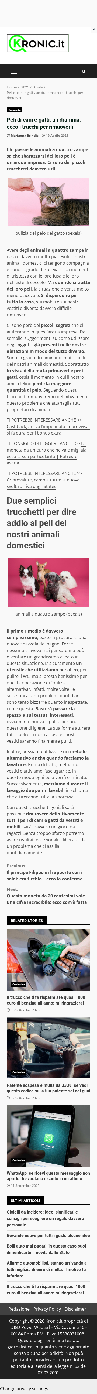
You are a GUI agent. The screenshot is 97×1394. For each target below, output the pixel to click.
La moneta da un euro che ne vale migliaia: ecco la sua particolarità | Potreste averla (47, 453)
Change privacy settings (24, 1389)
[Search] (83, 71)
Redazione (19, 1309)
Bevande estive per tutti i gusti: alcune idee (48, 1235)
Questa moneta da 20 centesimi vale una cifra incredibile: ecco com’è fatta (47, 895)
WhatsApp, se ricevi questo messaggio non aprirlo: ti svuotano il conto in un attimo (48, 1136)
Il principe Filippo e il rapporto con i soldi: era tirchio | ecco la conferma (45, 872)
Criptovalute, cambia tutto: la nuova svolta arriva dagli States (43, 483)
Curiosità (14, 110)
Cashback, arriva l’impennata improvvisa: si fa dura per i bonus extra (48, 429)
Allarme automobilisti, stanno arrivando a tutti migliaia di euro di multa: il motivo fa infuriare (47, 1269)
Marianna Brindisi (25, 135)
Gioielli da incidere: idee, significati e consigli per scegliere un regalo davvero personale (45, 1219)
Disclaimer (75, 1309)
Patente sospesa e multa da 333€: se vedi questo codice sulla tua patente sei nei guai (48, 1048)
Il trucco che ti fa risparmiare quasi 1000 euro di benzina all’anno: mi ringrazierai (48, 960)
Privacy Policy (47, 1309)
